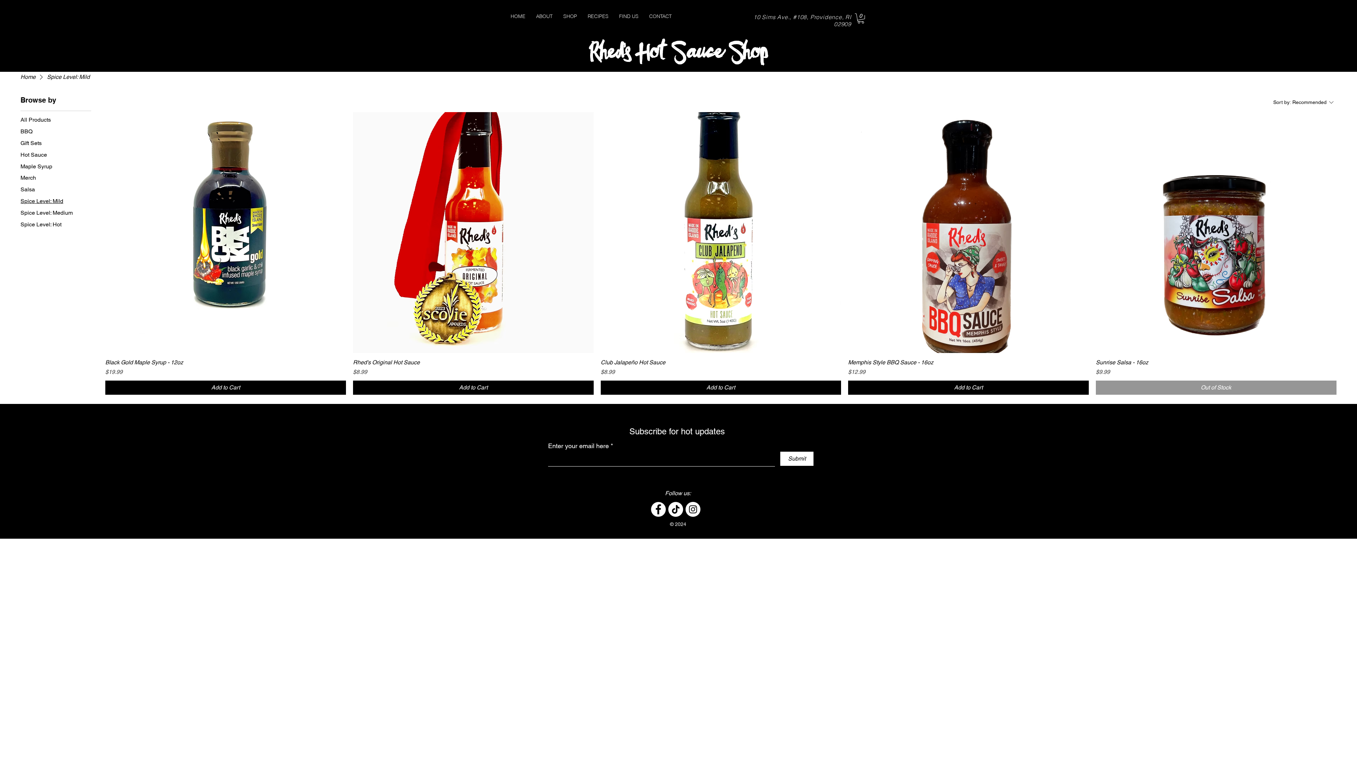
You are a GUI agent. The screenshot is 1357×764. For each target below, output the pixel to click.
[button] (861, 18)
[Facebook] (658, 509)
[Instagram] (693, 509)
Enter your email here (578, 446)
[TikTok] (675, 509)
